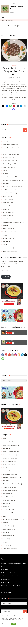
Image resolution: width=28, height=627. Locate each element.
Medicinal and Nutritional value (12, 180)
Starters (5, 235)
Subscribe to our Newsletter (11, 586)
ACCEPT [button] (13, 623)
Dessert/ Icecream (8, 167)
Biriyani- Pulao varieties (9, 154)
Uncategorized (7, 248)
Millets (5, 183)
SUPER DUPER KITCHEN (16, 7)
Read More (4, 115)
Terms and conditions (9, 589)
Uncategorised (7, 592)
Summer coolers (7, 238)
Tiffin (4, 245)
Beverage (5, 151)
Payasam (5, 206)
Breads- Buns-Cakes (8, 161)
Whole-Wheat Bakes (9, 251)
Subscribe (6, 277)
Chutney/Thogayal (8, 164)
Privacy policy (6, 579)
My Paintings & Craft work (10, 576)
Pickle (4, 209)
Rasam (4, 219)
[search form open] (14, 3)
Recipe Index (6, 582)
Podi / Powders (7, 212)
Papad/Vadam (7, 199)
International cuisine (8, 177)
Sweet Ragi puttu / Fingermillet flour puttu (14, 71)
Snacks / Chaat (7, 228)
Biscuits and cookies (8, 157)
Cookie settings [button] (6, 623)
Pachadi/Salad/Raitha (9, 193)
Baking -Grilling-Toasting (10, 148)
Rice (4, 225)
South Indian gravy (8, 232)
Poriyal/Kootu (7, 215)
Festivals (5, 174)
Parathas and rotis (8, 203)
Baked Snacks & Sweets (10, 144)
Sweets (14, 65)
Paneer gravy (6, 196)
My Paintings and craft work (11, 186)
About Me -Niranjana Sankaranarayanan (14, 563)
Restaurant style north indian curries (13, 222)
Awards (5, 141)
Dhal (4, 170)
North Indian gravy (8, 190)
